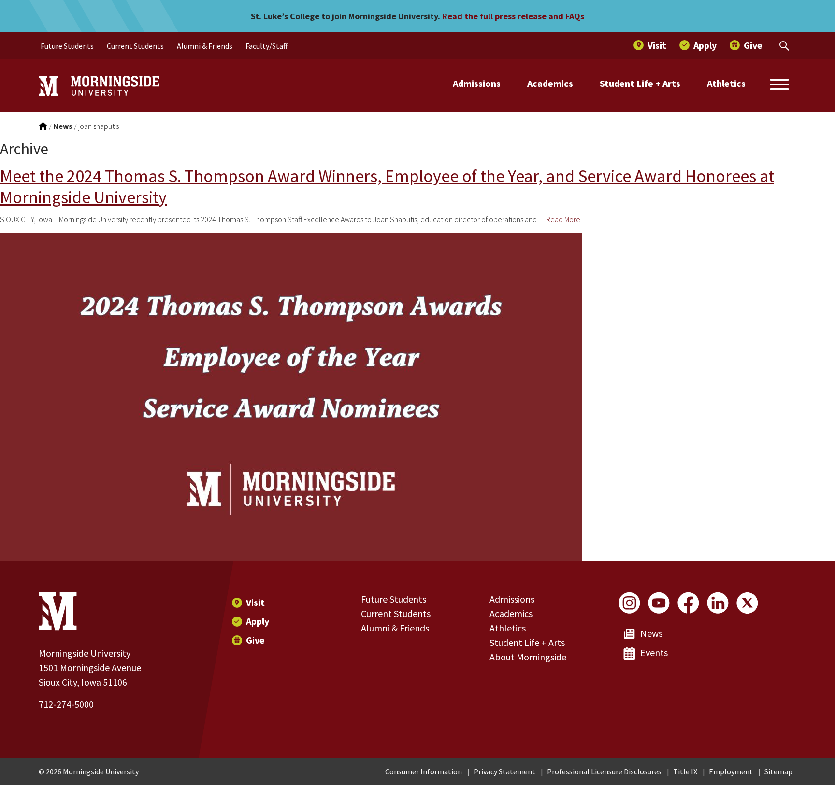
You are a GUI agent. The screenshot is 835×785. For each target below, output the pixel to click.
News (651, 633)
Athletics (726, 83)
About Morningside (527, 657)
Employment (731, 771)
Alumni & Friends (395, 628)
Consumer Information (423, 771)
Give (255, 640)
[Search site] (779, 85)
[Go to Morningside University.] (43, 126)
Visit (255, 602)
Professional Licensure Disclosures (604, 771)
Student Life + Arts (640, 83)
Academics (550, 83)
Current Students (396, 613)
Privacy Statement (504, 771)
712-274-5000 (66, 704)
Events (654, 652)
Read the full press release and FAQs (513, 16)
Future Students (393, 599)
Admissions (477, 83)
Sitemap (778, 771)
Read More (563, 219)
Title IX (685, 771)
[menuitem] (67, 46)
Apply (257, 621)
